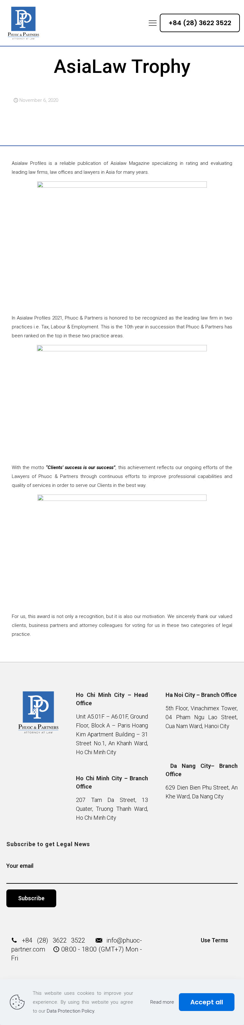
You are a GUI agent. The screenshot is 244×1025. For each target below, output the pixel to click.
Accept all (206, 1002)
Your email (19, 865)
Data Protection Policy (70, 1011)
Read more (162, 1002)
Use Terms (214, 940)
